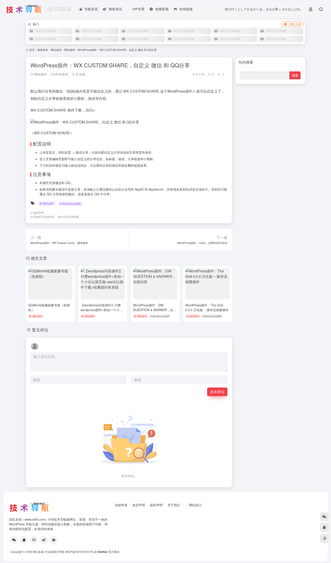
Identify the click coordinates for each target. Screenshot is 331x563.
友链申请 (121, 505)
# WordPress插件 (70, 203)
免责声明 (138, 505)
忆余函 (80, 74)
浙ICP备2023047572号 (79, 552)
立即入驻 (295, 24)
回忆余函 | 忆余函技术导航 (48, 552)
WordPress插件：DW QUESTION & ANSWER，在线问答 (154, 310)
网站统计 (195, 505)
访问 (89, 110)
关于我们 (174, 505)
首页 (32, 50)
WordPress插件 (179, 91)
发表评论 (217, 391)
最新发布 (42, 50)
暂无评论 (40, 330)
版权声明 (156, 505)
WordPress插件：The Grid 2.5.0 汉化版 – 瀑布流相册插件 (207, 307)
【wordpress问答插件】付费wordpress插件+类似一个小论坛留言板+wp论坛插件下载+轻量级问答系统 (102, 312)
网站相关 (56, 50)
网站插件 (69, 50)
